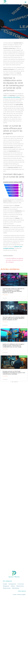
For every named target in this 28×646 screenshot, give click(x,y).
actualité (5, 584)
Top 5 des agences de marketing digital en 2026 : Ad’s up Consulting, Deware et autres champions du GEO (13, 318)
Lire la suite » (5, 294)
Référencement (20, 586)
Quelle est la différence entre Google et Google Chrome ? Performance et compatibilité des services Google (13, 345)
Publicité (13, 586)
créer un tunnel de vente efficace (11, 97)
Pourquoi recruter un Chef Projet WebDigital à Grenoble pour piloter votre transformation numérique (14, 373)
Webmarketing (15, 588)
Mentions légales (21, 594)
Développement (12, 584)
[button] (25, 2)
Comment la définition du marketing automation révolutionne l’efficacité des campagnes (14, 260)
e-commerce (21, 584)
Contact (15, 594)
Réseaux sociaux (7, 588)
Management (6, 586)
